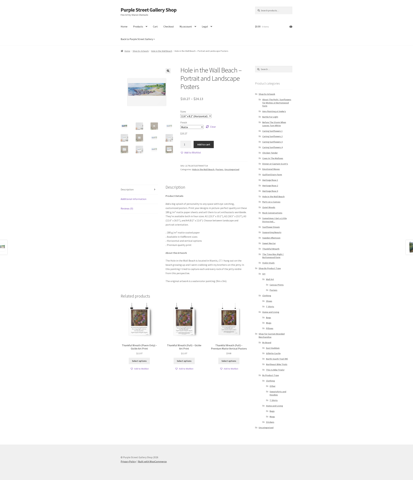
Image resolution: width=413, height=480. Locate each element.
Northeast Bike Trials (276, 364)
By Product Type (270, 375)
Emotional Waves (271, 169)
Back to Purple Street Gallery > (138, 39)
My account (186, 26)
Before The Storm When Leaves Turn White (274, 124)
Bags (268, 317)
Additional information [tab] (133, 199)
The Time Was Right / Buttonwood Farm (273, 256)
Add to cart (203, 144)
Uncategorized (231, 169)
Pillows (269, 328)
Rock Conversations (272, 212)
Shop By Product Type (270, 268)
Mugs (268, 322)
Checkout (168, 26)
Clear (213, 126)
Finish (183, 122)
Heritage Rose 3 (270, 191)
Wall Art (270, 279)
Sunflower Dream (271, 227)
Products (138, 26)
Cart (155, 26)
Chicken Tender (270, 152)
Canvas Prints (277, 284)
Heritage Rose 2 (270, 185)
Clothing (266, 295)
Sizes (183, 111)
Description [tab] (127, 189)
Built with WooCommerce (152, 461)
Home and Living (270, 312)
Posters (219, 169)
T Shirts (270, 306)
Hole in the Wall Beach (161, 51)
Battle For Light (270, 116)
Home (124, 26)
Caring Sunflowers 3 (272, 141)
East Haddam (273, 348)
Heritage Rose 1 (270, 180)
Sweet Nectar (269, 243)
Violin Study (268, 262)
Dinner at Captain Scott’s (275, 163)
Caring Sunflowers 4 (272, 147)
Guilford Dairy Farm (272, 174)
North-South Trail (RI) (277, 358)
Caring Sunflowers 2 (272, 136)
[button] (168, 70)
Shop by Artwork (141, 51)
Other (272, 386)
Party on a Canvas (271, 201)
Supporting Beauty (271, 232)
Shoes (269, 301)
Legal (205, 26)
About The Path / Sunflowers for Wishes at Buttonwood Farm (276, 102)
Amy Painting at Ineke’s (274, 111)
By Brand (266, 342)
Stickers (270, 422)
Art (263, 273)
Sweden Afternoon (271, 237)
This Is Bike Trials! (275, 369)
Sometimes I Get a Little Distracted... (274, 220)
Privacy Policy (128, 461)
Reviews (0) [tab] (127, 208)
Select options (139, 360)
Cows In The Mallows (272, 158)
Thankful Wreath (270, 248)
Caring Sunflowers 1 (272, 131)
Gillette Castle (273, 353)
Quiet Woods (268, 207)
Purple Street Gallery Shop (148, 10)
